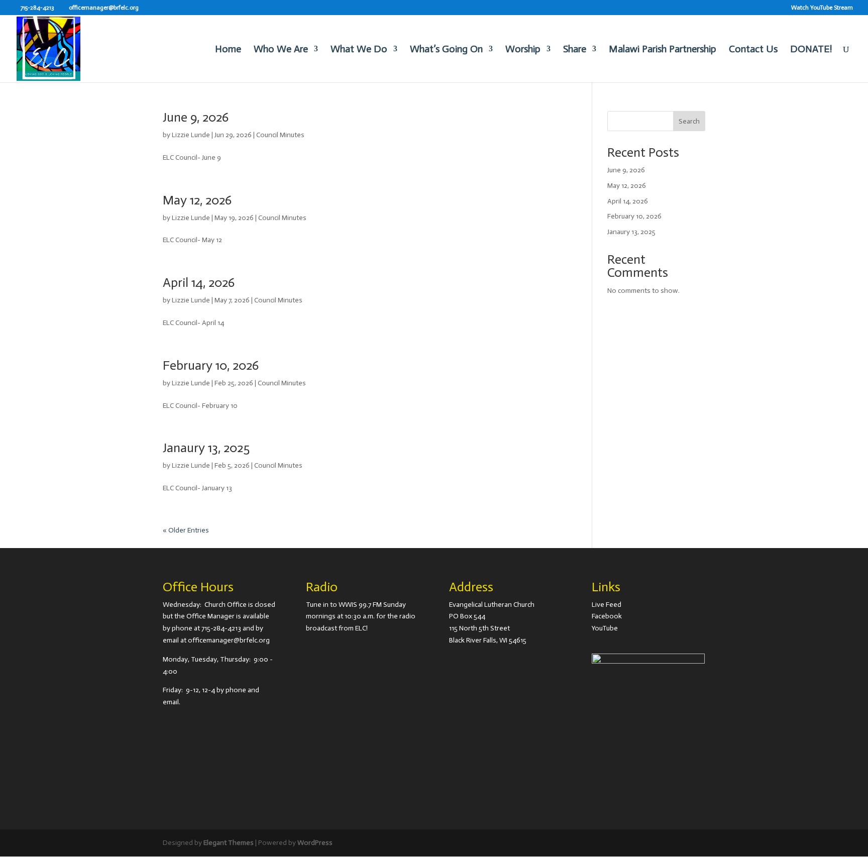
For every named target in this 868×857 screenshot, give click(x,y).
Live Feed (606, 604)
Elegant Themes (228, 842)
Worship (522, 50)
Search (689, 121)
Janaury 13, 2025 (206, 448)
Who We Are (281, 50)
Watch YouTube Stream (822, 8)
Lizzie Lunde (191, 135)
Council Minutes (280, 135)
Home (228, 50)
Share (574, 50)
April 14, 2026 (199, 282)
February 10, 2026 (211, 365)
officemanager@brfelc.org (229, 640)
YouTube (605, 628)
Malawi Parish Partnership (662, 50)
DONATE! (811, 50)
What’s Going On (446, 50)
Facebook (607, 616)
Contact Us (753, 50)
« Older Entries (186, 530)
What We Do (359, 50)
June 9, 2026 (196, 117)
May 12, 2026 (197, 200)
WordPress (315, 842)
